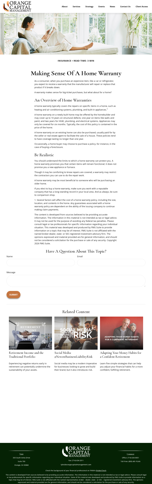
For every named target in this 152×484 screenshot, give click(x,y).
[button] (65, 6)
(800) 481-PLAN (134, 461)
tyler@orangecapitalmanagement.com (76, 464)
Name (10, 256)
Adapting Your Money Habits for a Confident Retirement (120, 355)
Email (80, 256)
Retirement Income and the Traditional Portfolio (26, 355)
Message (11, 272)
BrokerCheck (101, 470)
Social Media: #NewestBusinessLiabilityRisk (73, 355)
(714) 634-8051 (133, 458)
